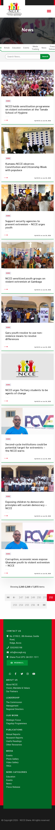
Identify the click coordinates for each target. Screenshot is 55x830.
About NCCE (11, 685)
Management (12, 706)
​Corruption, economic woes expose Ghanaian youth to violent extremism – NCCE (27, 562)
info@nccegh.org (18, 652)
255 (27, 605)
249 (33, 597)
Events (26, 48)
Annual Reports (13, 734)
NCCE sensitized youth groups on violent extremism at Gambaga (25, 280)
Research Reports (14, 738)
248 (27, 597)
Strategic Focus (13, 720)
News (44, 48)
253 (15, 605)
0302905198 (16, 647)
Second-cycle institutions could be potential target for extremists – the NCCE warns (26, 447)
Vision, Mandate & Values (18, 688)
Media (9, 751)
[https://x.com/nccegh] (21, 673)
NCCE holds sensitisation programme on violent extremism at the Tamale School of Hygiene (27, 109)
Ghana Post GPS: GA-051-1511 (24, 657)
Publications (14, 730)
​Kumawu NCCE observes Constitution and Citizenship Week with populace (26, 167)
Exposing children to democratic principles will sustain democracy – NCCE (26, 505)
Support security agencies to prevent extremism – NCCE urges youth (25, 224)
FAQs (8, 766)
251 (45, 597)
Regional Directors (14, 709)
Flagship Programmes (16, 723)
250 (39, 597)
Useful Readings (14, 741)
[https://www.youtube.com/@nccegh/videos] (33, 673)
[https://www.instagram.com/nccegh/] (27, 673)
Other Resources (14, 745)
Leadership (13, 698)
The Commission (14, 702)
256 (33, 605)
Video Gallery (12, 762)
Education (16, 48)
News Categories (16, 772)
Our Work (12, 715)
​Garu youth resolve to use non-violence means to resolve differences (24, 336)
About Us (12, 680)
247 (21, 597)
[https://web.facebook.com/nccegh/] (15, 673)
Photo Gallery (12, 759)
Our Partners (12, 691)
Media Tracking (35, 47)
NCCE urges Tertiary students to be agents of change (26, 391)
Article (7, 48)
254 (21, 605)
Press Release (13, 787)
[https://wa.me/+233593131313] (9, 673)
